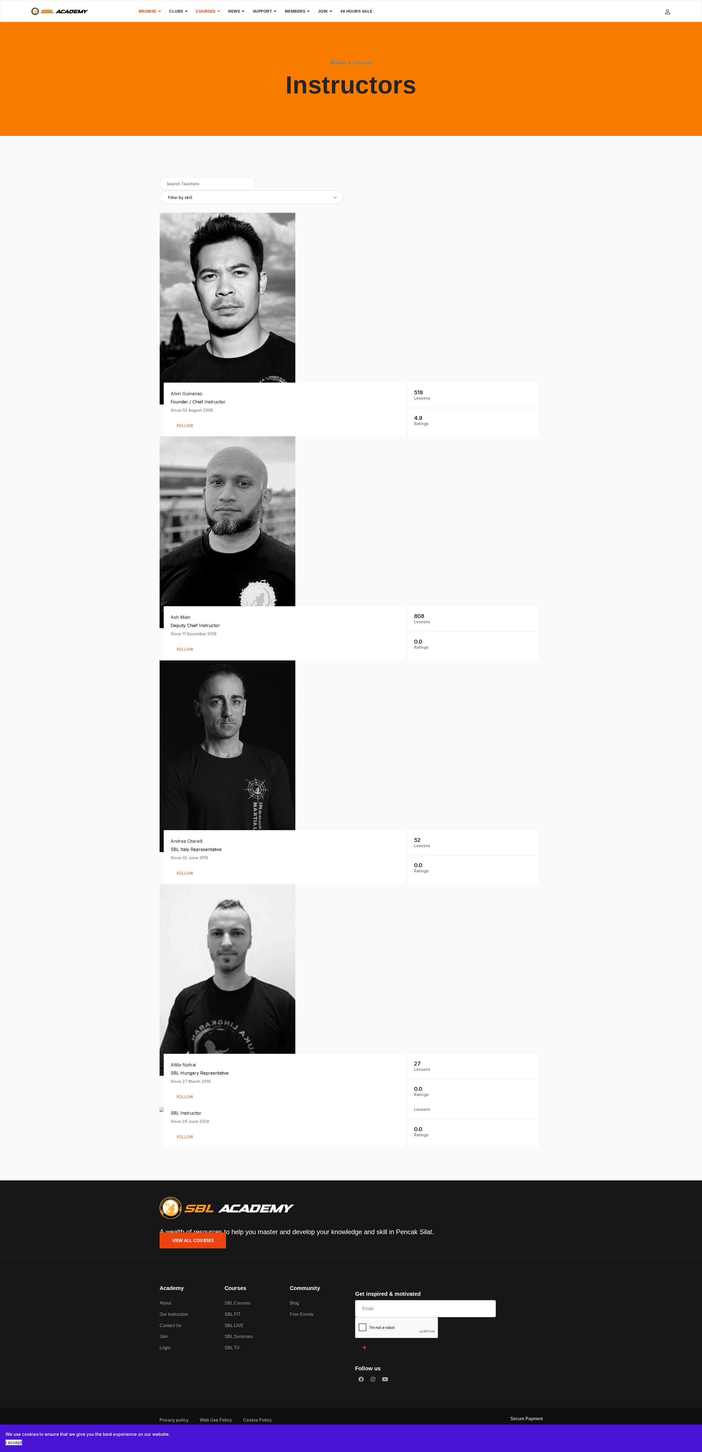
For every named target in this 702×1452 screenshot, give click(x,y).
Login (165, 1347)
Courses (206, 11)
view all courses (193, 1240)
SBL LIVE (234, 1325)
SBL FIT (232, 1314)
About (165, 1303)
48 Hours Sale (356, 11)
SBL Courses (237, 1303)
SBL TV (232, 1347)
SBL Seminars (239, 1336)
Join (164, 1336)
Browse (148, 11)
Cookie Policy (257, 1420)
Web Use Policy (216, 1420)
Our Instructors (174, 1314)
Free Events (301, 1314)
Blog (294, 1303)
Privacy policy (174, 1420)
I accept (13, 1442)
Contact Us (170, 1325)
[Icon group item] (361, 1379)
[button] (668, 11)
